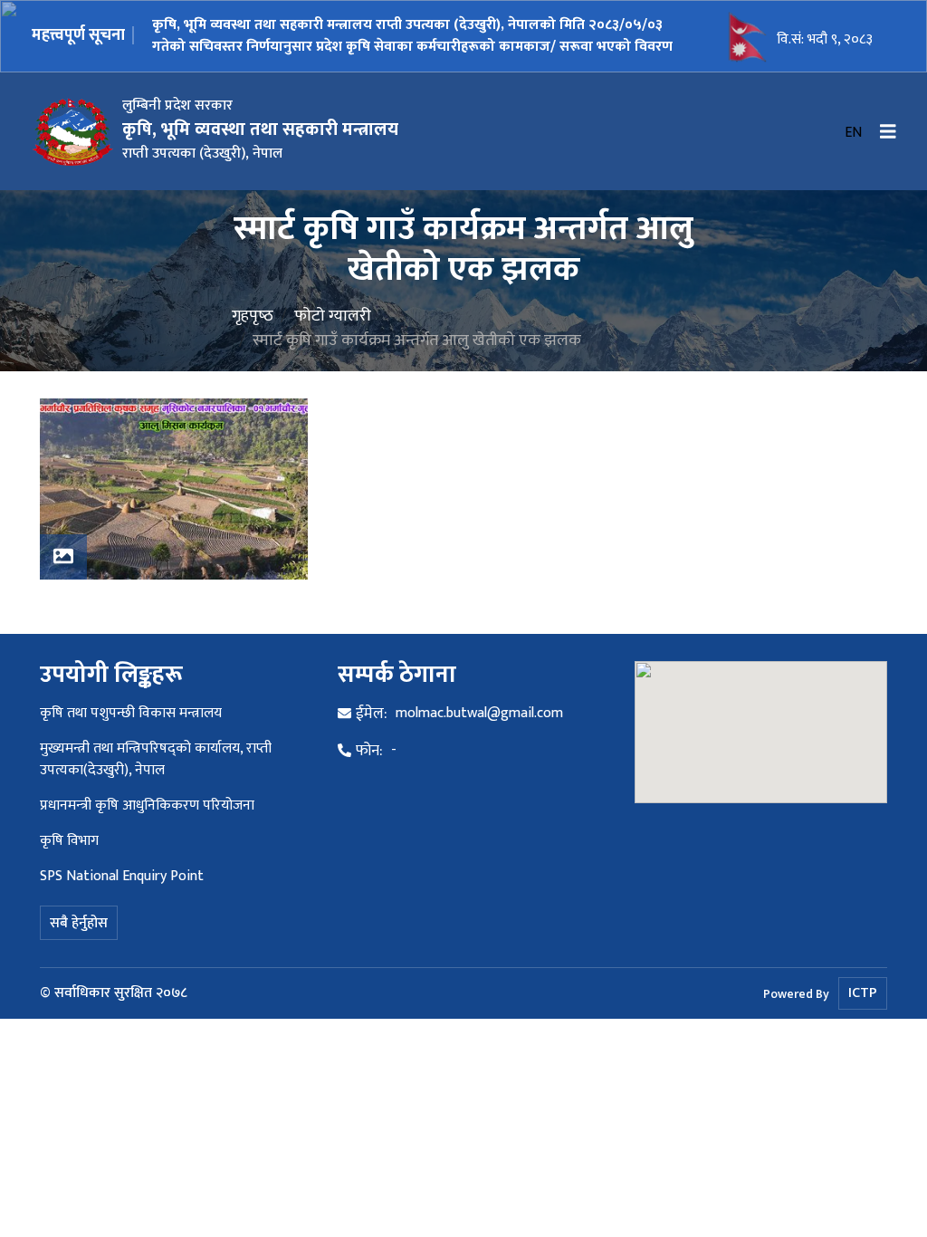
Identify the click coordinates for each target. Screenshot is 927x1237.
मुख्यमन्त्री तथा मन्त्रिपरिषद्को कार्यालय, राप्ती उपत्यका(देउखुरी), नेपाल (156, 759)
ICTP (862, 993)
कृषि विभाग (69, 841)
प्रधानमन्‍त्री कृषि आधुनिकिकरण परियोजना (147, 805)
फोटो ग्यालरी (332, 315)
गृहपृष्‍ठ (252, 315)
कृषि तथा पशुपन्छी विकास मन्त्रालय (131, 713)
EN (853, 133)
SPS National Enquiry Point (122, 876)
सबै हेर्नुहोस (79, 923)
